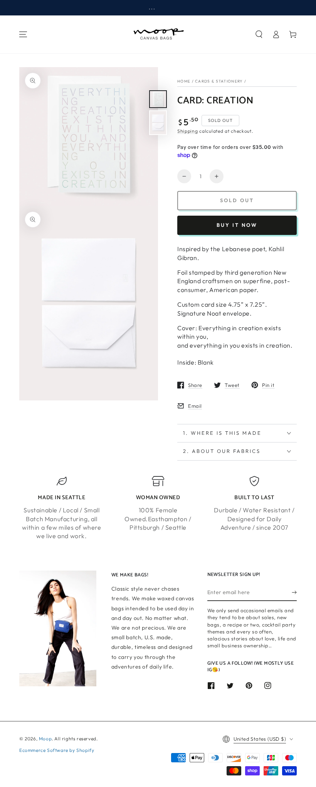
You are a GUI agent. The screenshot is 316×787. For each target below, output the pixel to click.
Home (183, 81)
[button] (258, 34)
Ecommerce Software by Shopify (56, 750)
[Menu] (23, 34)
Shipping (187, 131)
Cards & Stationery (219, 81)
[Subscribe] (294, 592)
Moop (45, 738)
